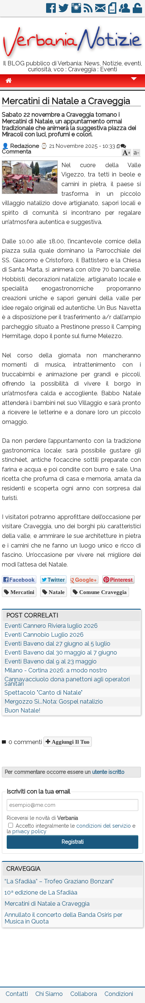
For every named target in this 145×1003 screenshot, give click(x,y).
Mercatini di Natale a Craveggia (47, 903)
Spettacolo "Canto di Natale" (43, 692)
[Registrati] (125, 10)
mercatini (21, 592)
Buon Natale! (22, 710)
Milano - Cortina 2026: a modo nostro (55, 670)
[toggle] (134, 83)
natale (56, 592)
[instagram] (76, 10)
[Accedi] (138, 10)
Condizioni (118, 993)
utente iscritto (108, 772)
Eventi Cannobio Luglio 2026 (44, 634)
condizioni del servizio (103, 826)
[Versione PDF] (112, 10)
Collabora (83, 993)
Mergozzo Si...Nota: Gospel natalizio (53, 701)
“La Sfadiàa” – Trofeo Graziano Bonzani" (59, 881)
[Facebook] (51, 10)
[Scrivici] (101, 10)
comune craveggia (102, 592)
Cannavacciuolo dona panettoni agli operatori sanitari (67, 681)
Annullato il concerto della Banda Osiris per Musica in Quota (63, 918)
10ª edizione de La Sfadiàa (40, 892)
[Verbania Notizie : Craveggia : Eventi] (72, 57)
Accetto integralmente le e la (71, 828)
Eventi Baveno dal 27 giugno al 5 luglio (57, 643)
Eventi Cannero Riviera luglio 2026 (51, 625)
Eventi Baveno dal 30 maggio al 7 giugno (60, 652)
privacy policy (29, 831)
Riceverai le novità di (42, 818)
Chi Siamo (49, 993)
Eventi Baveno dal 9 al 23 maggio (50, 661)
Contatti (17, 993)
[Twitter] (64, 10)
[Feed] (89, 10)
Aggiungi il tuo (70, 741)
